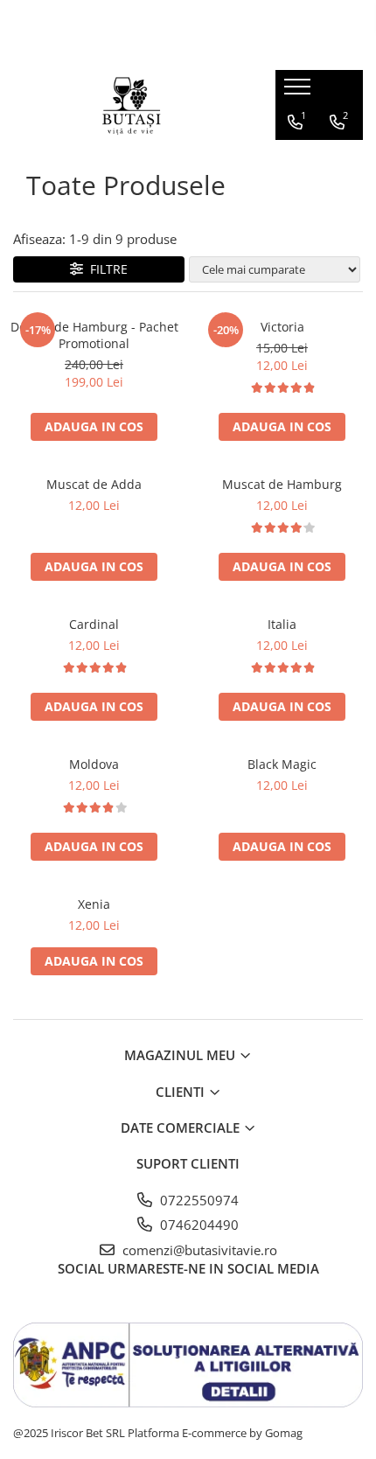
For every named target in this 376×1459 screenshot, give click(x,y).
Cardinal (94, 624)
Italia (282, 624)
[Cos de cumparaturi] (294, 157)
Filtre (105, 269)
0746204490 (198, 1224)
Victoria (282, 326)
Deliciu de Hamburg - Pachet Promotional (94, 335)
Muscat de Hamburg (282, 484)
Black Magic (282, 764)
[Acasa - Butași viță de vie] (131, 105)
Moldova (94, 764)
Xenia (94, 904)
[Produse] (299, 92)
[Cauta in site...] (335, 157)
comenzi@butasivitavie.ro (198, 1250)
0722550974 (198, 1200)
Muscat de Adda (94, 484)
